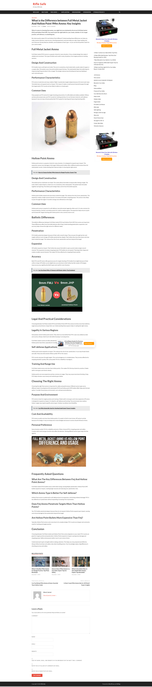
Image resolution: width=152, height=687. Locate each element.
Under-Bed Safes (98, 123)
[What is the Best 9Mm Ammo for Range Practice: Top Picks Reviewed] (41, 562)
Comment (35, 615)
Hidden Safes (97, 99)
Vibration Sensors (99, 126)
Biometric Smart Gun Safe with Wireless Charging (106, 40)
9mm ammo (54, 12)
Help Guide (45, 12)
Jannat (44, 26)
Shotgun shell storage (100, 112)
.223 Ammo (97, 75)
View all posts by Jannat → (50, 595)
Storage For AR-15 (98, 12)
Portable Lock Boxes (99, 104)
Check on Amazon (106, 45)
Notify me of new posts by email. (42, 671)
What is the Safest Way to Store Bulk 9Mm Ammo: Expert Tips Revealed (79, 570)
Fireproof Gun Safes (99, 91)
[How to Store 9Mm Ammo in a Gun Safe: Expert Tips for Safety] (61, 562)
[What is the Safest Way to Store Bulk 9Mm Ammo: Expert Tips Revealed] (81, 562)
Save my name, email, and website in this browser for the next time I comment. (57, 660)
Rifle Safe (39, 4)
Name (34, 636)
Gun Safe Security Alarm (100, 93)
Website (34, 651)
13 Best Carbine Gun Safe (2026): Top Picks (105, 52)
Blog (95, 85)
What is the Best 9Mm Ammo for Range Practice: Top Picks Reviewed (40, 570)
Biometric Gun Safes (99, 83)
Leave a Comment (51, 26)
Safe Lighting (65, 12)
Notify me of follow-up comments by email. (46, 665)
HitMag (118, 684)
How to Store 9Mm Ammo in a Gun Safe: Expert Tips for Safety (61, 570)
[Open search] (119, 12)
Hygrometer (87, 12)
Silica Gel (96, 115)
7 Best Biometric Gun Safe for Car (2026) (105, 60)
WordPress (111, 684)
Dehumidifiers (76, 12)
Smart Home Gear (99, 118)
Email (34, 644)
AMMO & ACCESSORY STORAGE (103, 80)
